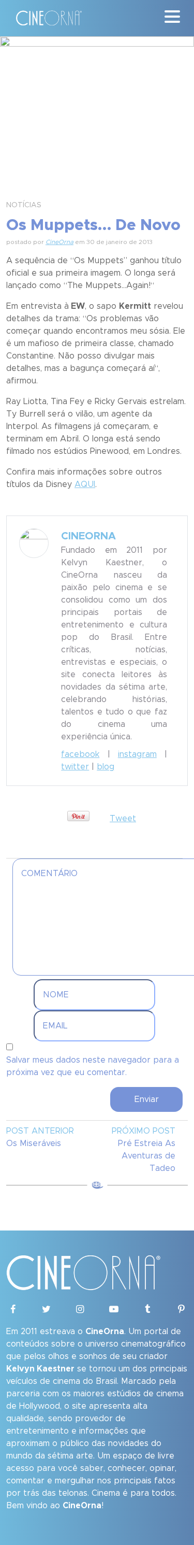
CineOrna (59, 242)
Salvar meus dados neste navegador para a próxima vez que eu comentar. (92, 1066)
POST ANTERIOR (40, 1131)
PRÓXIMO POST (143, 1131)
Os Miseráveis (33, 1143)
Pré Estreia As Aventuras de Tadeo (146, 1155)
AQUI (84, 484)
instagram (137, 754)
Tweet (123, 818)
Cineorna (88, 536)
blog (105, 767)
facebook (80, 754)
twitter (75, 767)
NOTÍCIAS (23, 205)
